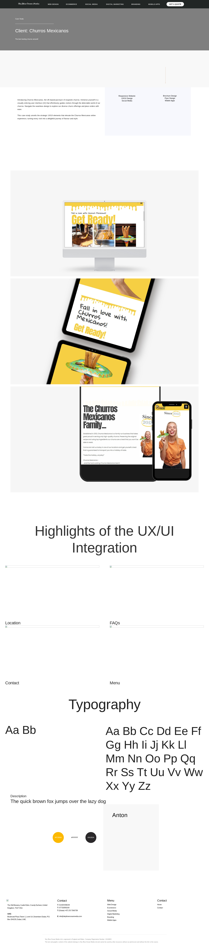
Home (159, 905)
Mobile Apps (111, 920)
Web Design (111, 905)
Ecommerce (111, 908)
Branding (110, 917)
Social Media (112, 911)
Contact (160, 908)
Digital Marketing (113, 914)
